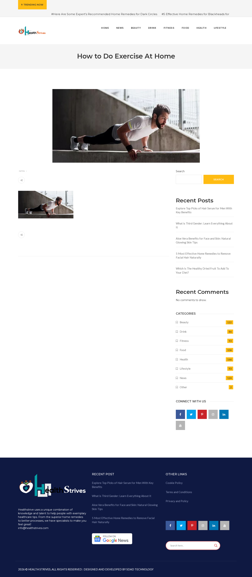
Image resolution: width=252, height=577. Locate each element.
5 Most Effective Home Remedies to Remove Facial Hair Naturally (203, 255)
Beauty (184, 322)
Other (183, 387)
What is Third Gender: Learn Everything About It (204, 225)
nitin (22, 171)
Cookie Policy (174, 482)
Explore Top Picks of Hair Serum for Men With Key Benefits (204, 210)
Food (183, 350)
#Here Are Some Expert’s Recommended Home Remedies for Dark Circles (104, 14)
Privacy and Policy (177, 501)
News (183, 378)
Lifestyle (185, 368)
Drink (183, 331)
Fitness (184, 340)
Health (184, 359)
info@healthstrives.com (33, 528)
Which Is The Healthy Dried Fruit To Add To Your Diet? (202, 270)
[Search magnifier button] (215, 545)
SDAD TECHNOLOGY (139, 569)
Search (180, 171)
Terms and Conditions (179, 492)
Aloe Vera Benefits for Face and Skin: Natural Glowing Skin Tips (203, 240)
